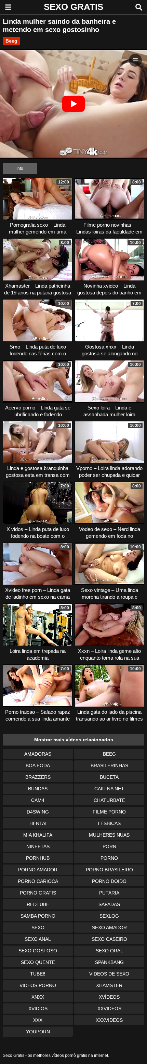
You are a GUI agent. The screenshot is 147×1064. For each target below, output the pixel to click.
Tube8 (37, 974)
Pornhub (38, 858)
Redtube (38, 904)
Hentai (37, 823)
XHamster (109, 985)
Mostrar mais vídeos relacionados (73, 739)
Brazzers (38, 777)
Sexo (37, 927)
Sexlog (109, 916)
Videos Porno (37, 985)
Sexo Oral (109, 950)
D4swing (38, 812)
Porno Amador (37, 869)
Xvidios (38, 1008)
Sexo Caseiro (109, 939)
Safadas (109, 904)
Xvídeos (109, 997)
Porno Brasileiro (109, 869)
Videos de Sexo (109, 974)
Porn (109, 846)
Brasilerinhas (109, 765)
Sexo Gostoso (37, 950)
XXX (37, 1020)
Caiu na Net (109, 788)
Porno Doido (109, 881)
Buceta (109, 777)
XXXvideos (109, 1020)
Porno (109, 858)
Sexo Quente (38, 962)
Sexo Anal (38, 939)
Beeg (11, 41)
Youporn (38, 1031)
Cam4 (37, 800)
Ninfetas (38, 846)
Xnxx (37, 997)
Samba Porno (38, 916)
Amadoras (37, 754)
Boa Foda (38, 765)
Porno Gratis (38, 893)
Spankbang (109, 962)
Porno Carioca (38, 881)
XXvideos (109, 1008)
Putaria (109, 893)
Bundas (38, 788)
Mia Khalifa (37, 835)
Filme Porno (109, 812)
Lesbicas (109, 823)
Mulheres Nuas (109, 835)
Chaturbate (109, 800)
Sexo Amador (109, 927)
